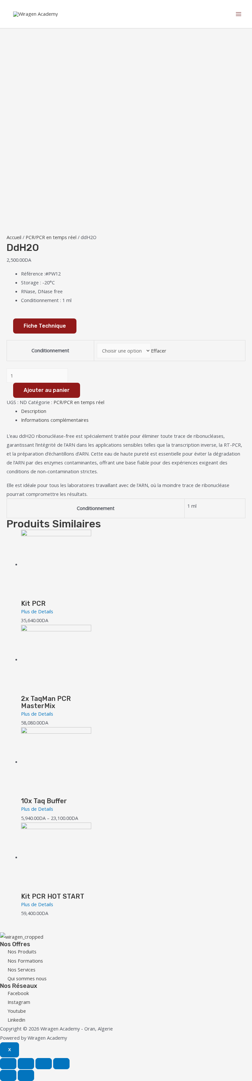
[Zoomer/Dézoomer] (61, 1063)
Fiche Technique (45, 326)
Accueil (14, 237)
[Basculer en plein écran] (43, 1063)
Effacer (158, 350)
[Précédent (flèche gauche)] (8, 1075)
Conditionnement (50, 350)
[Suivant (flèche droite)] (26, 1075)
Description (33, 411)
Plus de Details (37, 611)
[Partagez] (26, 1063)
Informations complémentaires (55, 420)
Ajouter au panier (47, 390)
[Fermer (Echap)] (8, 1063)
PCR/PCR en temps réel (51, 237)
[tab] (133, 411)
